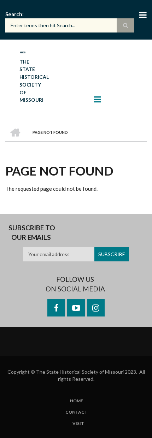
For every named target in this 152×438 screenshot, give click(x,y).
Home (76, 401)
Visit (78, 423)
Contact (76, 412)
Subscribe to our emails (31, 233)
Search (13, 14)
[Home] (22, 51)
